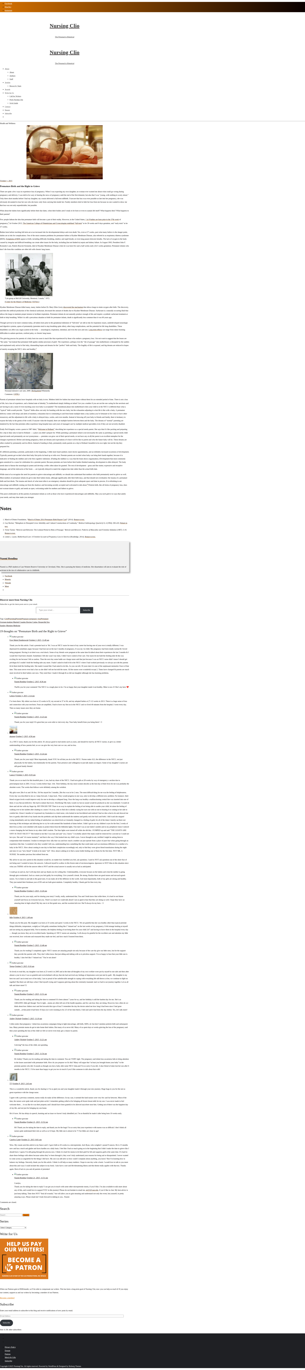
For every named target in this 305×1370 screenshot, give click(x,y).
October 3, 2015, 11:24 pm (37, 754)
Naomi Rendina (9, 558)
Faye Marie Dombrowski (19, 640)
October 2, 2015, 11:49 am (39, 640)
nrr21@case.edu (92, 1190)
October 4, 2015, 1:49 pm (23, 917)
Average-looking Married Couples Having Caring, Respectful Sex (25, 622)
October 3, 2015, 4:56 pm (25, 736)
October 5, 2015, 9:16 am (24, 966)
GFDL (16, 394)
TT (11, 1084)
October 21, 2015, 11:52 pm (37, 1122)
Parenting (12, 619)
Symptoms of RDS (13, 239)
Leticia (12, 696)
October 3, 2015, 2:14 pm (25, 696)
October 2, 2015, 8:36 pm (36, 682)
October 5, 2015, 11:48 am (37, 945)
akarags (12, 736)
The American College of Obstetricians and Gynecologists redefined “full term (52, 223)
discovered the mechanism (73, 307)
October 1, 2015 (6, 181)
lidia (11, 917)
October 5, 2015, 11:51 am (37, 994)
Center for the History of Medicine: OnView (22, 302)
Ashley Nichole (15, 1019)
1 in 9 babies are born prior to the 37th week (102, 219)
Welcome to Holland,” (46, 429)
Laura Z (13, 775)
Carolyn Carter (15, 1140)
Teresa (12, 966)
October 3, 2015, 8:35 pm (26, 775)
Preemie (19, 619)
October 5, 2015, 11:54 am (37, 1054)
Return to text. (79, 520)
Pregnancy (26, 619)
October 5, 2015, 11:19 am (32, 1019)
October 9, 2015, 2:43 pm (22, 1084)
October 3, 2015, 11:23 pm (37, 717)
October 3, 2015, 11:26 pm (37, 891)
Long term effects (95, 330)
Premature (44, 619)
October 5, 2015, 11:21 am (37, 1040)
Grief (6, 619)
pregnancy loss (35, 619)
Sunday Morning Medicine (10, 626)
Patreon (7, 1354)
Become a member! (7, 1298)
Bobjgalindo (36, 391)
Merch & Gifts (10, 1357)
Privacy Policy (10, 1347)
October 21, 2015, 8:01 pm (31, 1140)
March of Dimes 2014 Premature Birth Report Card (47, 520)
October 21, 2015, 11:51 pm (37, 1178)
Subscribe (86, 610)
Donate (7, 1351)
